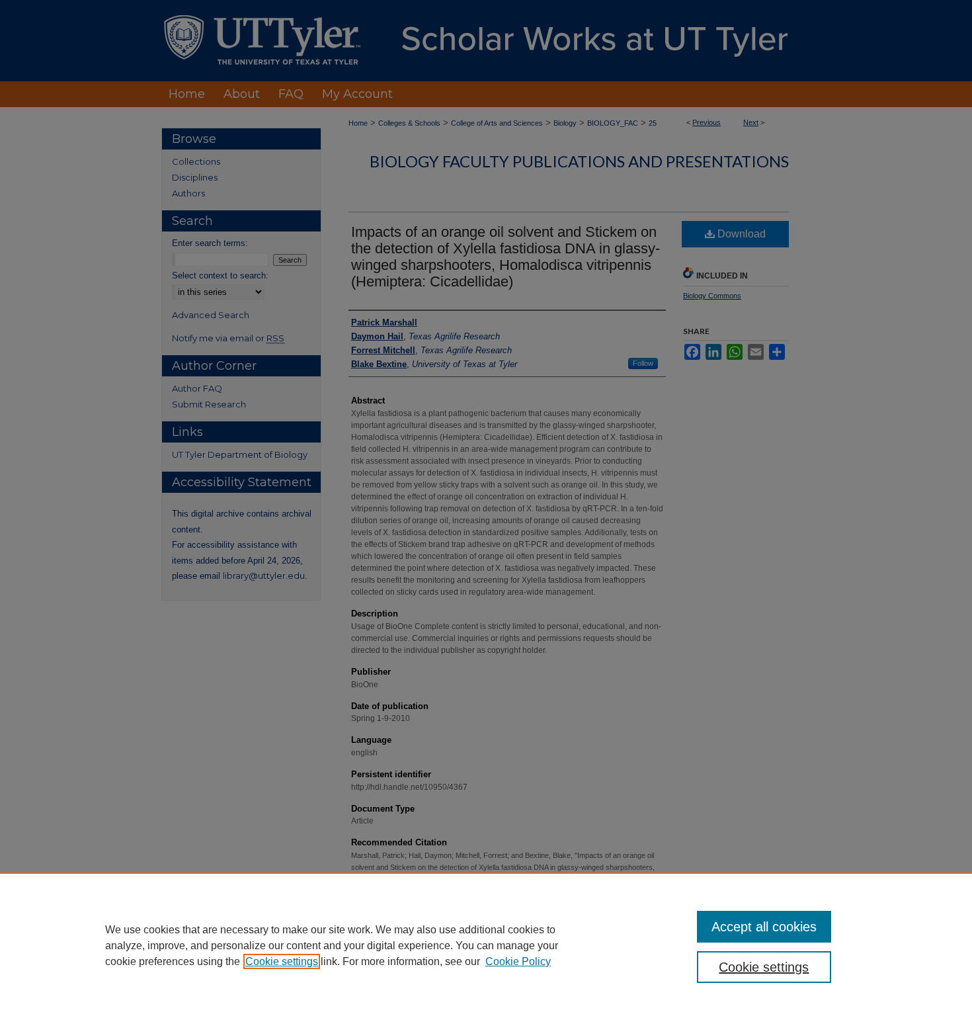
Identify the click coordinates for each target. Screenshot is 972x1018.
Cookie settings (281, 961)
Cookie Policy (518, 961)
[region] (486, 945)
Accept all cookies (764, 926)
